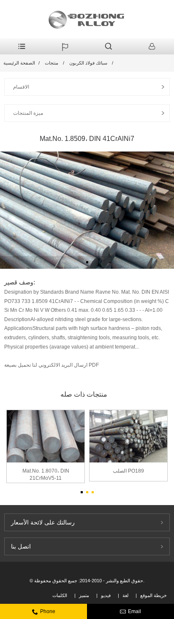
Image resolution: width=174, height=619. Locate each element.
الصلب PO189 (128, 471)
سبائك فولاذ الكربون (88, 62)
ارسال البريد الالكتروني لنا (59, 365)
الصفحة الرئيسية (19, 62)
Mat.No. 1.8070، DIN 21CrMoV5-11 (45, 474)
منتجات (51, 62)
